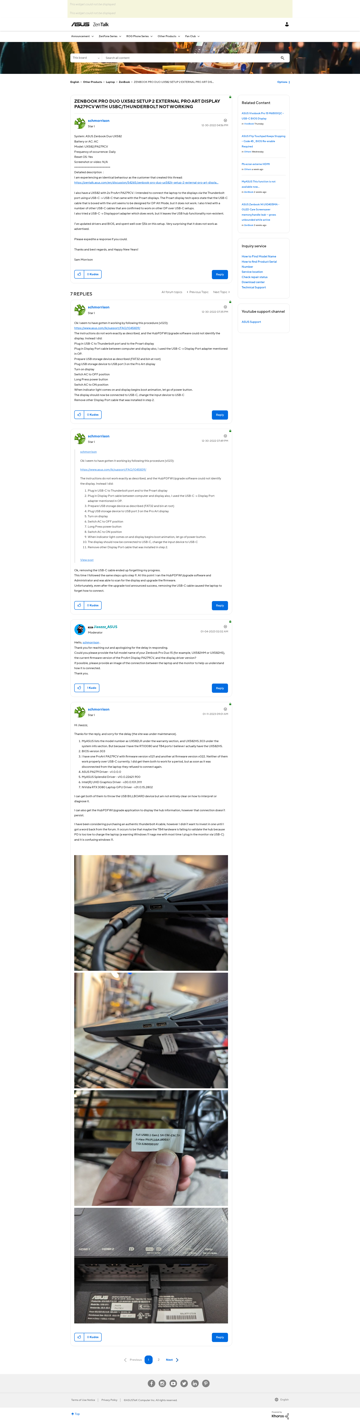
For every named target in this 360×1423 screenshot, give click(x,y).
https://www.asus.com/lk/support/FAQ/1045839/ (107, 328)
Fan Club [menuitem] (190, 36)
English (74, 82)
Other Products (92, 82)
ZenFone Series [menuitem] (108, 36)
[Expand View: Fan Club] (198, 36)
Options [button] (282, 82)
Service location (252, 272)
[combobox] (196, 57)
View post (87, 560)
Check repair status (255, 277)
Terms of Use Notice (83, 1400)
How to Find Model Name (259, 256)
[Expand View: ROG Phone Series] (151, 36)
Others (247, 151)
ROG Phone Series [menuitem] (137, 36)
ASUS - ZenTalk (90, 24)
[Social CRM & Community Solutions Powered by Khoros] (280, 1415)
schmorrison (88, 452)
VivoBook (249, 123)
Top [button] (77, 1414)
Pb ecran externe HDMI (256, 164)
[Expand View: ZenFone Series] (120, 36)
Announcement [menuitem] (80, 36)
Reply (220, 274)
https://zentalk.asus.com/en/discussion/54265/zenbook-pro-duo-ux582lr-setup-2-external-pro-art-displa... (146, 182)
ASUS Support (251, 322)
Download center (253, 282)
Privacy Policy (109, 1400)
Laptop (110, 82)
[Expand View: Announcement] (92, 36)
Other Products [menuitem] (167, 36)
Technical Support (254, 287)
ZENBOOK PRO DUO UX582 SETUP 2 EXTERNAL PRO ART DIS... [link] (174, 82)
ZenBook (124, 82)
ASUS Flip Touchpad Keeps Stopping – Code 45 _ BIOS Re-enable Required (263, 141)
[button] (79, 274)
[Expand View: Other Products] (179, 36)
